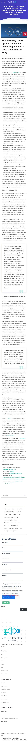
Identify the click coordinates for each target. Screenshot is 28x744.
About (2, 664)
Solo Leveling (16, 72)
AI (4, 509)
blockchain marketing (9, 511)
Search (3, 606)
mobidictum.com (18, 481)
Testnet (16, 528)
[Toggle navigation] (25, 1)
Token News (4, 696)
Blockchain (19, 509)
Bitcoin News (4, 699)
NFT (5, 525)
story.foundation (10, 435)
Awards (8, 509)
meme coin (6, 522)
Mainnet (14, 520)
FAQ (2, 661)
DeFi (10, 514)
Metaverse (13, 522)
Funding (12, 517)
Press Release (14, 525)
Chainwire (18, 511)
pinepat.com (13, 469)
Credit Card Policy (6, 739)
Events (19, 514)
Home (11, 14)
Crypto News (4, 686)
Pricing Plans (4, 657)
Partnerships (4, 670)
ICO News (3, 692)
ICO (17, 517)
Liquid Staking (7, 520)
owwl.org (12, 471)
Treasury (10, 531)
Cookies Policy (15, 739)
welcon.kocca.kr (6, 469)
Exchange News (5, 702)
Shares (5, 528)
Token (5, 531)
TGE (21, 528)
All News (3, 683)
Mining (19, 522)
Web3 (15, 531)
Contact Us (4, 721)
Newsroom (16, 14)
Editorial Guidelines (6, 674)
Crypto (5, 514)
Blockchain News (5, 689)
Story (9, 418)
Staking (11, 528)
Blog (2, 667)
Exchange (6, 517)
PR (8, 525)
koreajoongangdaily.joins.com (15, 473)
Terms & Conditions (6, 738)
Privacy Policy (16, 738)
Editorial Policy (23, 739)
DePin (14, 514)
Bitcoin (13, 509)
